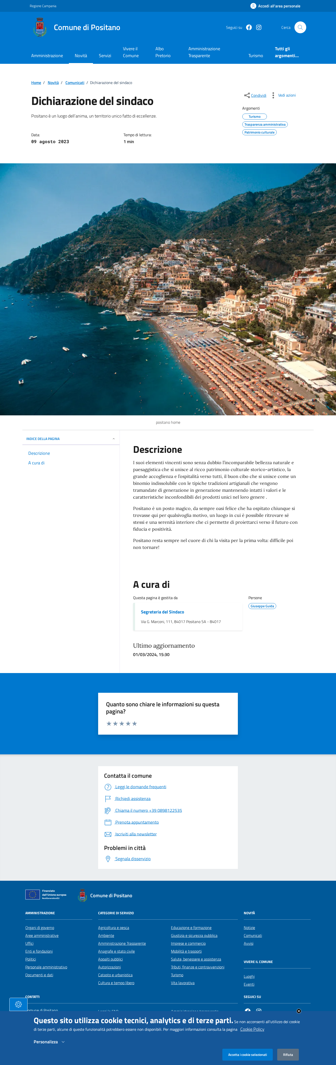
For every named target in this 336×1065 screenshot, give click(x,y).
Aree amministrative (42, 935)
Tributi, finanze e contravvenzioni (197, 967)
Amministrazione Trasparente (122, 943)
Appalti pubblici (110, 959)
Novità (81, 55)
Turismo (177, 975)
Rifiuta (288, 1054)
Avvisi (248, 943)
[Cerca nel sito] (300, 27)
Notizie (249, 927)
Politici (30, 959)
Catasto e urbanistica (115, 975)
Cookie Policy (252, 1029)
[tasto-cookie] (18, 1004)
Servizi (105, 55)
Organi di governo (39, 927)
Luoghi (249, 976)
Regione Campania (43, 5)
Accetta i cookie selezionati (247, 1054)
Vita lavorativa (183, 983)
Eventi (249, 984)
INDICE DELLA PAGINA (43, 438)
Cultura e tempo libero (116, 983)
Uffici (29, 943)
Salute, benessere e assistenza (196, 959)
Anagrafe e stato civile (116, 951)
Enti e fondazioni (39, 951)
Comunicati (74, 82)
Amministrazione (47, 55)
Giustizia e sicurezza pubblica (194, 935)
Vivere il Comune (131, 52)
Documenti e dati (39, 975)
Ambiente (106, 935)
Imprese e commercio (188, 943)
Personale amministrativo (46, 967)
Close (299, 1011)
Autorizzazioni (109, 967)
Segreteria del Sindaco (162, 612)
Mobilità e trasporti (186, 951)
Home (36, 82)
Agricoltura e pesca (113, 927)
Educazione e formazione (191, 927)
